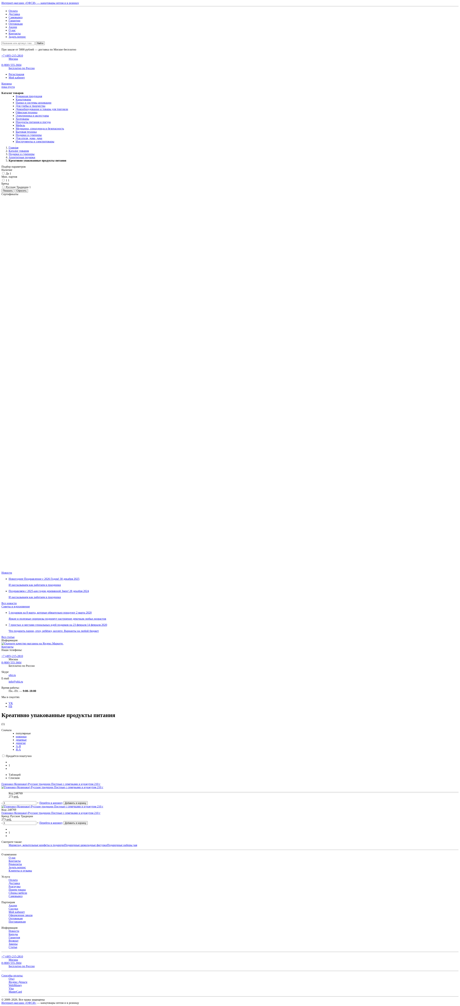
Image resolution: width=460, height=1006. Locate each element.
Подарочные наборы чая (122, 845)
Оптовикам (16, 23)
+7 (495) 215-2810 (12, 656)
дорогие (21, 743)
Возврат (14, 940)
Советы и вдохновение (15, 606)
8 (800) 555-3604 (11, 662)
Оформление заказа (21, 915)
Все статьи (8, 637)
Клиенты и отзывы (20, 870)
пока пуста (8, 85)
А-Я (18, 746)
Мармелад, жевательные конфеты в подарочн (36, 845)
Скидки (13, 908)
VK (11, 703)
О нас (12, 30)
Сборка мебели (18, 892)
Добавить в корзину (75, 803)
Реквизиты (15, 864)
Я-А (18, 749)
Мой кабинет (17, 77)
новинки (21, 736)
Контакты (15, 33)
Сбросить (21, 190)
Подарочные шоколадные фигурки (85, 845)
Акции (13, 27)
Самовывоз (15, 17)
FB (10, 706)
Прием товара (17, 889)
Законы (13, 943)
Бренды (13, 934)
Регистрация (16, 74)
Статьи (13, 947)
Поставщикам (17, 921)
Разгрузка (14, 886)
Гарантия (14, 937)
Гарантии (14, 20)
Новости (6, 572)
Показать (8, 190)
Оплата (13, 10)
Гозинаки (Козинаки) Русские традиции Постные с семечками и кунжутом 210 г (50, 812)
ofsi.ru (12, 675)
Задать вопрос (17, 36)
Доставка (14, 14)
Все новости (9, 603)
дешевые (21, 739)
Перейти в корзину (51, 802)
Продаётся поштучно (18, 756)
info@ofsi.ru (16, 681)
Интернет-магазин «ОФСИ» (18, 1002)
